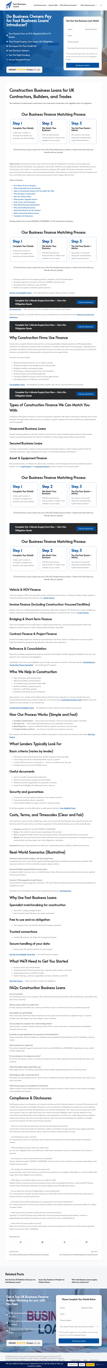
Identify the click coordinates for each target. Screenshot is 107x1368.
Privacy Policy (76, 1360)
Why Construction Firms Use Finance (27, 188)
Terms (85, 1360)
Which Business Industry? (68, 5)
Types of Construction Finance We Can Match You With (34, 191)
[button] (24, 70)
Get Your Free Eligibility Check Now (22, 954)
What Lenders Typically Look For (25, 199)
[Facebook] (21, 1242)
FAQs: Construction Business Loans (26, 213)
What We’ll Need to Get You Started (27, 210)
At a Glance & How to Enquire (25, 185)
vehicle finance (48, 598)
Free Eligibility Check (17, 384)
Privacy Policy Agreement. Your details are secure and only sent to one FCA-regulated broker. (81, 56)
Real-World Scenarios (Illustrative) (26, 205)
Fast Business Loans (40, 5)
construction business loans (72, 700)
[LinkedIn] (86, 1242)
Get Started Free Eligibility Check (22, 708)
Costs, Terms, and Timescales (24, 202)
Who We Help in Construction (24, 194)
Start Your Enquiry (16, 981)
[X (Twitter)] (43, 1242)
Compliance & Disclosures (23, 216)
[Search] (101, 5)
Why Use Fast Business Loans (24, 207)
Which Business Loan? (88, 5)
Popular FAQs (53, 5)
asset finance (26, 466)
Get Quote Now (15, 309)
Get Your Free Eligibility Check (20, 293)
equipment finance (42, 466)
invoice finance (83, 612)
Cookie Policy (94, 1360)
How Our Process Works (22, 196)
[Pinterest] (65, 1242)
